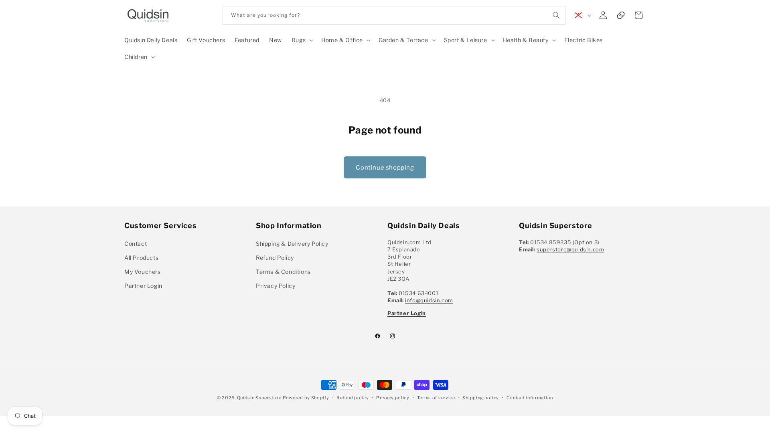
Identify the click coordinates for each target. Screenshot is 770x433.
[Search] (556, 15)
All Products (141, 257)
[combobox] (394, 15)
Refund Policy (275, 257)
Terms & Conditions (283, 271)
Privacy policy (392, 397)
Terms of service (436, 397)
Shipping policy (480, 397)
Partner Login (143, 285)
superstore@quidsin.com (570, 249)
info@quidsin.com (429, 300)
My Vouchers (142, 271)
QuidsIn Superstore (259, 398)
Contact (135, 243)
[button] (301, 40)
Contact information (530, 397)
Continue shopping (385, 167)
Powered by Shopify (306, 398)
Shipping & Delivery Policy (292, 243)
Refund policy (352, 397)
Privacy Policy (275, 285)
